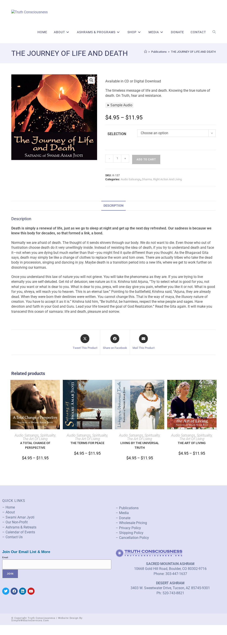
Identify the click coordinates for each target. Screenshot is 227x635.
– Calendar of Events (18, 532)
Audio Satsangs (131, 179)
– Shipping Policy (129, 533)
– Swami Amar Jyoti (18, 517)
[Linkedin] (22, 591)
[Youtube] (31, 591)
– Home (8, 507)
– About (8, 512)
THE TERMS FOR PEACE (87, 443)
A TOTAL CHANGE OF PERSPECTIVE (35, 445)
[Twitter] (5, 591)
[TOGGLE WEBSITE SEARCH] (214, 32)
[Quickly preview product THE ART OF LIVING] (214, 387)
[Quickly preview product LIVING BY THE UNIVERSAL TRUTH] (162, 387)
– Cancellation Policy (132, 538)
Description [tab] (113, 206)
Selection (117, 134)
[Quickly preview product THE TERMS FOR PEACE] (110, 387)
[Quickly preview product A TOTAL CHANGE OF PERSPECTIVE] (57, 387)
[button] (91, 80)
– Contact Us (12, 537)
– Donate (123, 518)
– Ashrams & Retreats (19, 527)
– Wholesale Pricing (131, 523)
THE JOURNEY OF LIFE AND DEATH (193, 51)
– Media (122, 513)
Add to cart (146, 159)
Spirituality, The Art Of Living (39, 437)
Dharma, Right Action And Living (162, 179)
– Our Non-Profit (15, 522)
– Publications (127, 508)
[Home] (145, 51)
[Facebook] (14, 591)
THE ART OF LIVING (192, 443)
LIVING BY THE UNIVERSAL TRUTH (139, 445)
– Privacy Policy (128, 528)
